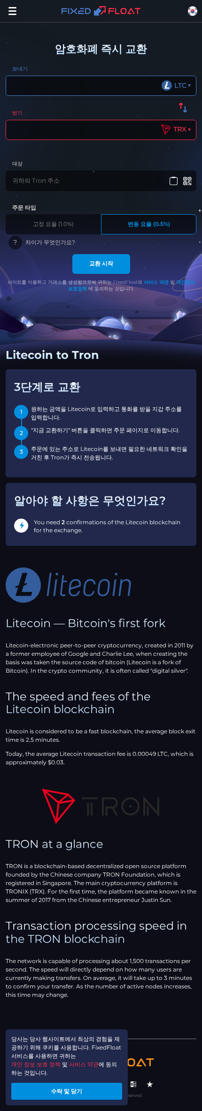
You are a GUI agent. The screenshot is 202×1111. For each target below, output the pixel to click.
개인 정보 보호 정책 (36, 1064)
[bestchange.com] (133, 1084)
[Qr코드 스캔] (187, 181)
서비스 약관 (156, 282)
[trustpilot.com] (150, 1084)
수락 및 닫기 (66, 1091)
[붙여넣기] (173, 181)
